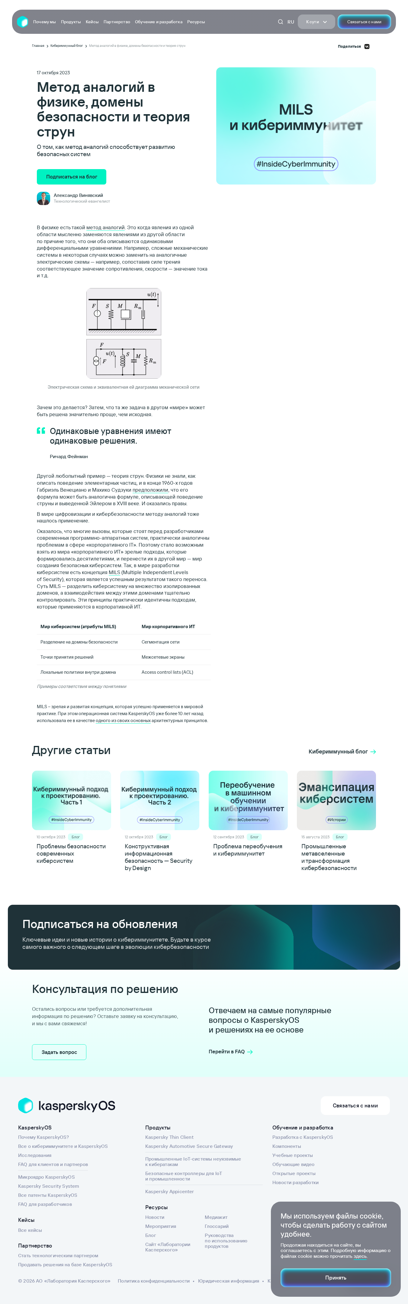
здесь (360, 1256)
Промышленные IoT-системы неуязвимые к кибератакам (193, 1161)
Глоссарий (217, 1226)
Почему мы (44, 21)
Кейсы (92, 21)
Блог (150, 1235)
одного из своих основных (123, 720)
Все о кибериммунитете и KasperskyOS (63, 1146)
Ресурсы (196, 21)
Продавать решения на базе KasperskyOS (65, 1264)
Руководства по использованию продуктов (226, 1240)
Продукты (71, 21)
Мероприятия (160, 1226)
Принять (335, 1277)
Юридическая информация (228, 1280)
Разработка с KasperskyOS (302, 1137)
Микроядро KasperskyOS (46, 1177)
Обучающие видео (293, 1164)
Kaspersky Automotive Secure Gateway (189, 1146)
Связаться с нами (364, 21)
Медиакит (216, 1217)
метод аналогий (105, 227)
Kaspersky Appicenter (169, 1191)
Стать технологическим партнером (58, 1255)
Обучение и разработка (158, 21)
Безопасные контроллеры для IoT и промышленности (183, 1176)
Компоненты (286, 1146)
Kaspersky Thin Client (169, 1137)
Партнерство (117, 21)
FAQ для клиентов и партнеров (53, 1164)
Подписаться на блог (71, 176)
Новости (154, 1217)
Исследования (34, 1155)
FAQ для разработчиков (45, 1204)
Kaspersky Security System (48, 1186)
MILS (114, 572)
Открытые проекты (294, 1173)
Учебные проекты (292, 1155)
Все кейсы (30, 1230)
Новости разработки (295, 1182)
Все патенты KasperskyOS (47, 1195)
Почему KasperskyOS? (43, 1137)
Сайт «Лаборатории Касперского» (167, 1246)
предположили (150, 490)
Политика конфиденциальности (154, 1280)
